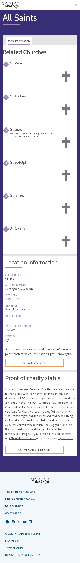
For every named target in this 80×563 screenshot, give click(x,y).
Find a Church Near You (20, 499)
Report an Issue (34, 363)
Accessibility (13, 513)
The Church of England (20, 492)
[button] (76, 5)
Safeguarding (14, 506)
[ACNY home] (10, 5)
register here (65, 438)
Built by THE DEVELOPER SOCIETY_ (23, 555)
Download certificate (34, 449)
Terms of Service (14, 547)
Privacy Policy (12, 540)
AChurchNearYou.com (18, 425)
